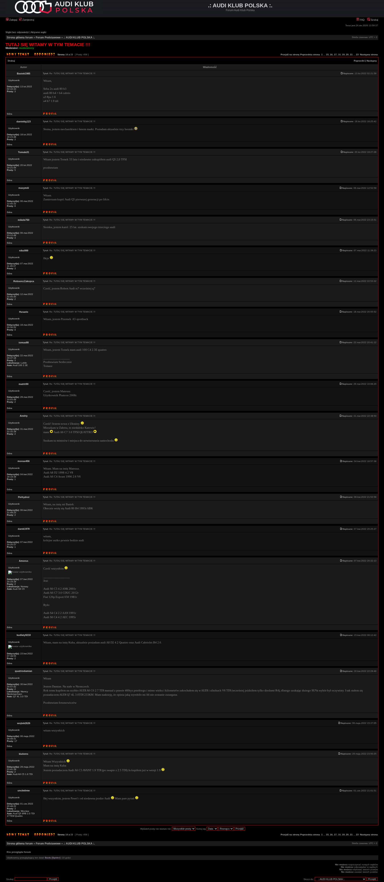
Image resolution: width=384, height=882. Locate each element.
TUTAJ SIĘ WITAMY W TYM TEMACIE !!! (48, 44)
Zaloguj (13, 19)
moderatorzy (26, 48)
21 (351, 54)
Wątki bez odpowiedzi (17, 32)
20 (347, 54)
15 (327, 54)
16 (331, 54)
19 (343, 54)
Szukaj (374, 19)
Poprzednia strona (310, 54)
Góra (9, 114)
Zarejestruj (28, 19)
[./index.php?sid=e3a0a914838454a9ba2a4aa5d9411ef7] (54, 13)
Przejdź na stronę (290, 54)
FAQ (362, 19)
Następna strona (369, 54)
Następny (372, 61)
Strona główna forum (20, 37)
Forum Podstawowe (48, 37)
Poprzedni (359, 61)
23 (357, 54)
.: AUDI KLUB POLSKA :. (79, 37)
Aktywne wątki (38, 32)
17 (335, 54)
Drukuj (11, 61)
